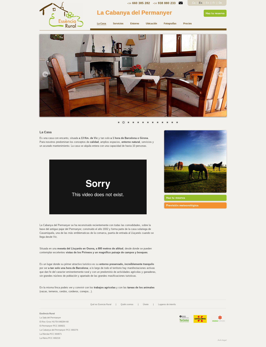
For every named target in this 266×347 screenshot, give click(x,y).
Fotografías (170, 23)
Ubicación (151, 23)
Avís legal (222, 340)
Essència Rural (47, 313)
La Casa (101, 23)
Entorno (134, 23)
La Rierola (51, 334)
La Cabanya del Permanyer (134, 12)
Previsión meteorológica (182, 205)
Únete (146, 304)
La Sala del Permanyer (50, 317)
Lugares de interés (167, 304)
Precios (187, 23)
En (208, 2)
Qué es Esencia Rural (100, 304)
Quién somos (127, 304)
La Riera (50, 338)
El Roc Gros (54, 322)
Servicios (118, 23)
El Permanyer (52, 326)
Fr (214, 2)
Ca (194, 2)
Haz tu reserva (215, 13)
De (220, 2)
